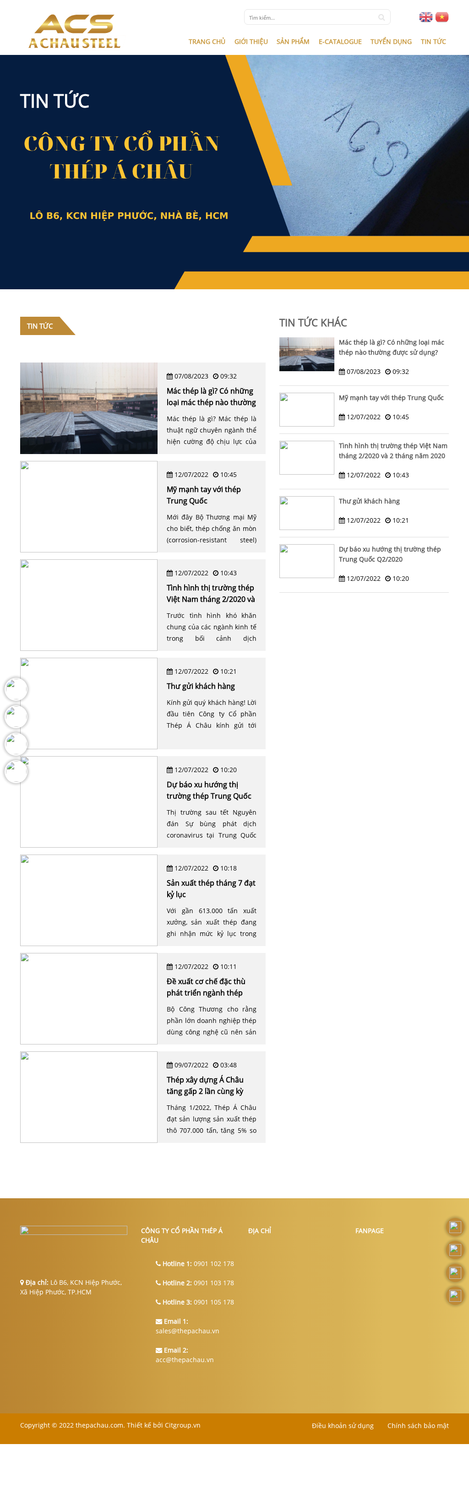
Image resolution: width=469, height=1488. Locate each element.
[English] (426, 17)
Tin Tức (433, 41)
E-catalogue (340, 41)
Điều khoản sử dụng (343, 1425)
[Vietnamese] (442, 17)
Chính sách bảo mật (418, 1425)
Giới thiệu (251, 41)
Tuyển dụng (391, 41)
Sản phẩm (293, 41)
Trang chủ (207, 41)
